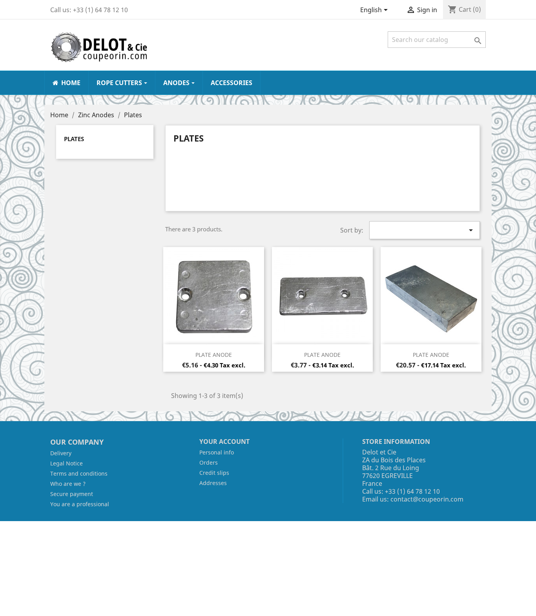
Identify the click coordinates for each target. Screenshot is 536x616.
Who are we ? (68, 483)
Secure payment (71, 494)
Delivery (60, 453)
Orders (208, 462)
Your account (224, 441)
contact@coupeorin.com (426, 499)
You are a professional (79, 504)
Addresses (213, 483)
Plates (74, 139)
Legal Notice (66, 463)
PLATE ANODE (213, 354)
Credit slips (214, 472)
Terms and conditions (79, 473)
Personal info (216, 452)
